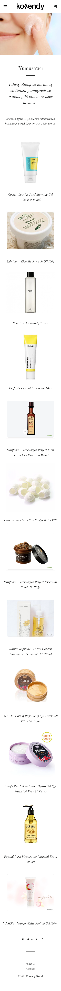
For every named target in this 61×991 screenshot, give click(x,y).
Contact (30, 968)
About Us (30, 963)
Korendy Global (34, 976)
